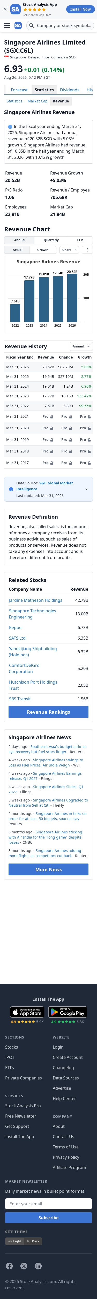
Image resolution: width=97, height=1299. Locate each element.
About (59, 1126)
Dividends (69, 90)
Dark (35, 1241)
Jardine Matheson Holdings (35, 600)
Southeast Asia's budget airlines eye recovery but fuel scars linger (47, 749)
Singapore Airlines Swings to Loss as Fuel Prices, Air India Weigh (46, 762)
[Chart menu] (87, 250)
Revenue (61, 101)
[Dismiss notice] (5, 9)
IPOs (9, 1057)
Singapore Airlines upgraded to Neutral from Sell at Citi (48, 803)
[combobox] (60, 25)
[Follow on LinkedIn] (38, 1266)
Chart (66, 250)
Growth (43, 250)
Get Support (17, 1126)
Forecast (19, 90)
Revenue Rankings (48, 712)
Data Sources (66, 1078)
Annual (19, 240)
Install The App (19, 1136)
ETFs (9, 1067)
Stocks (11, 1047)
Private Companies (23, 1078)
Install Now (80, 9)
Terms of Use (66, 1147)
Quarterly (51, 240)
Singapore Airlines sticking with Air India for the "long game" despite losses (45, 837)
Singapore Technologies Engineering (32, 614)
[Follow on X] (24, 1266)
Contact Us (63, 1136)
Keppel (16, 627)
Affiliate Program (69, 1167)
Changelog (63, 1067)
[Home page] (18, 25)
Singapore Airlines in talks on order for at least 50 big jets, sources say (48, 816)
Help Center (64, 1098)
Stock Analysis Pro (23, 1106)
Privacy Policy (66, 1157)
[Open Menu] (7, 25)
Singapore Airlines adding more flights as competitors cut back (45, 853)
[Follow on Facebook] (9, 1266)
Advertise (62, 1088)
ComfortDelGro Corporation (24, 668)
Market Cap (37, 101)
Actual (18, 250)
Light (17, 1241)
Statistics (44, 90)
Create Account (68, 1057)
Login (58, 1047)
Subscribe (48, 1217)
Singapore (18, 57)
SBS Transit (20, 699)
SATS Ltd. (18, 638)
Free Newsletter (20, 1116)
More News (48, 869)
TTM (80, 240)
